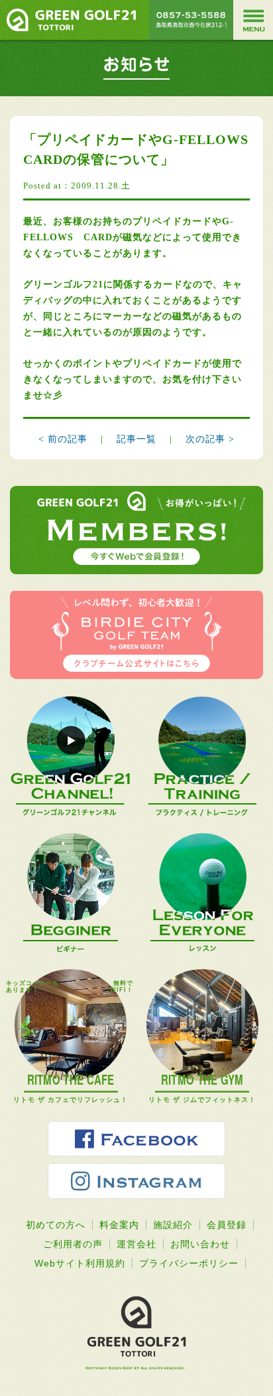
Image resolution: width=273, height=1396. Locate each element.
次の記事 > (210, 439)
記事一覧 (138, 439)
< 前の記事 (62, 439)
